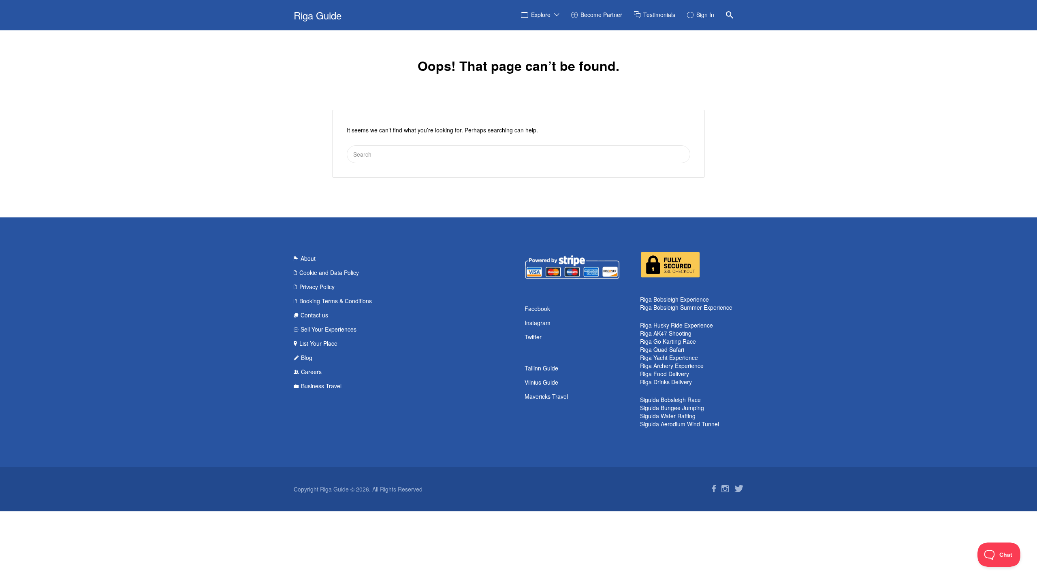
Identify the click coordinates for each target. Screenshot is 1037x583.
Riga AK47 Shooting (665, 333)
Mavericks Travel (546, 396)
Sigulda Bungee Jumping (672, 408)
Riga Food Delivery (664, 374)
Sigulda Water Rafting (668, 416)
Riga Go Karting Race (668, 341)
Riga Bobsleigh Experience (674, 299)
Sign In (705, 15)
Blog (306, 357)
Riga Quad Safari (662, 349)
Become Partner (601, 15)
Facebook (537, 308)
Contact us (314, 315)
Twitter (533, 337)
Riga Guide (317, 15)
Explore (541, 15)
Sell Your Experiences (328, 329)
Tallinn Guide (541, 368)
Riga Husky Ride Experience (676, 325)
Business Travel (321, 386)
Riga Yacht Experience (669, 357)
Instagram (538, 323)
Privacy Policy (317, 287)
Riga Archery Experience (672, 366)
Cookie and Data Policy (329, 272)
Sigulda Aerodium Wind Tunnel (679, 424)
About (308, 258)
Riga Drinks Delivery (666, 382)
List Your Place (318, 343)
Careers (311, 372)
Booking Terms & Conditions (335, 301)
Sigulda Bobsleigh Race (670, 400)
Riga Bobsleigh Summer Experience (686, 307)
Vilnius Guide (541, 382)
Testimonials (659, 15)
